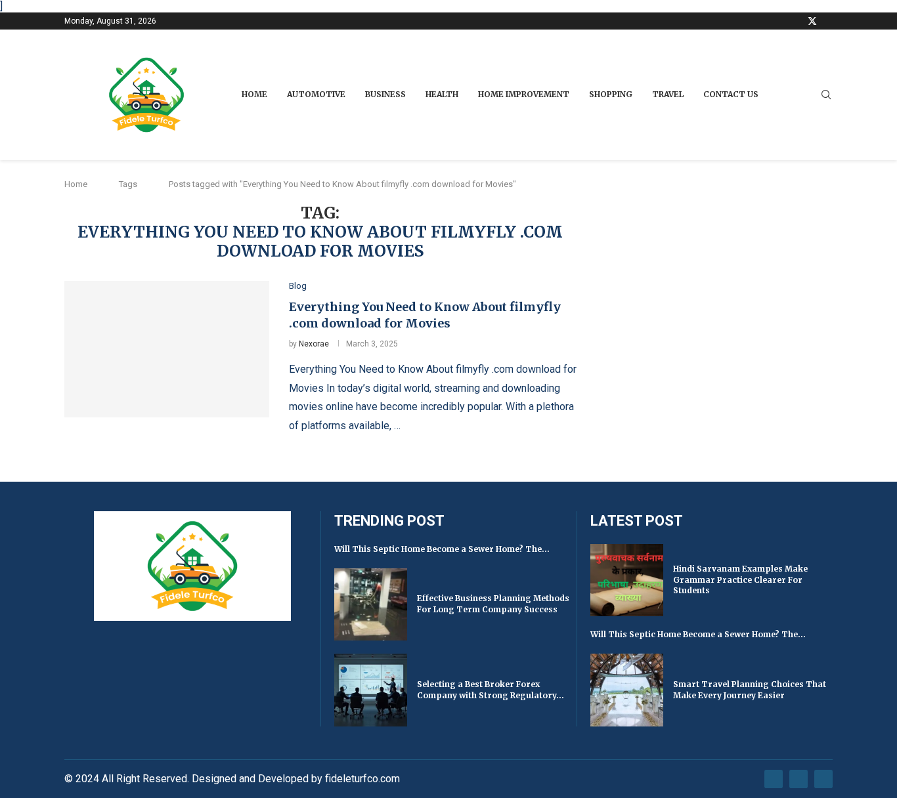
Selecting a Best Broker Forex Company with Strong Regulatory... (490, 689)
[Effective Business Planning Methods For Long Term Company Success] (370, 604)
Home (254, 94)
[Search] (826, 95)
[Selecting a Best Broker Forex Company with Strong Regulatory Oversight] (370, 690)
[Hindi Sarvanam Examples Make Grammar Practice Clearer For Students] (626, 580)
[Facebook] (796, 21)
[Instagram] (828, 21)
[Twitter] (812, 21)
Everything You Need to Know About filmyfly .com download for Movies (425, 314)
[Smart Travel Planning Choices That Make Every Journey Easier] (626, 690)
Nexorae (314, 343)
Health (442, 94)
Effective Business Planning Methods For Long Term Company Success (493, 603)
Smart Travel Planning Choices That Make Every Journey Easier (749, 689)
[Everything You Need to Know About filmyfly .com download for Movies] (166, 349)
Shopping (610, 94)
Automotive (316, 94)
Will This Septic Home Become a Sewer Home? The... (442, 549)
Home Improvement (523, 94)
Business (385, 94)
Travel (668, 94)
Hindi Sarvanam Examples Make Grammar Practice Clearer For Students (740, 580)
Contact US (730, 94)
